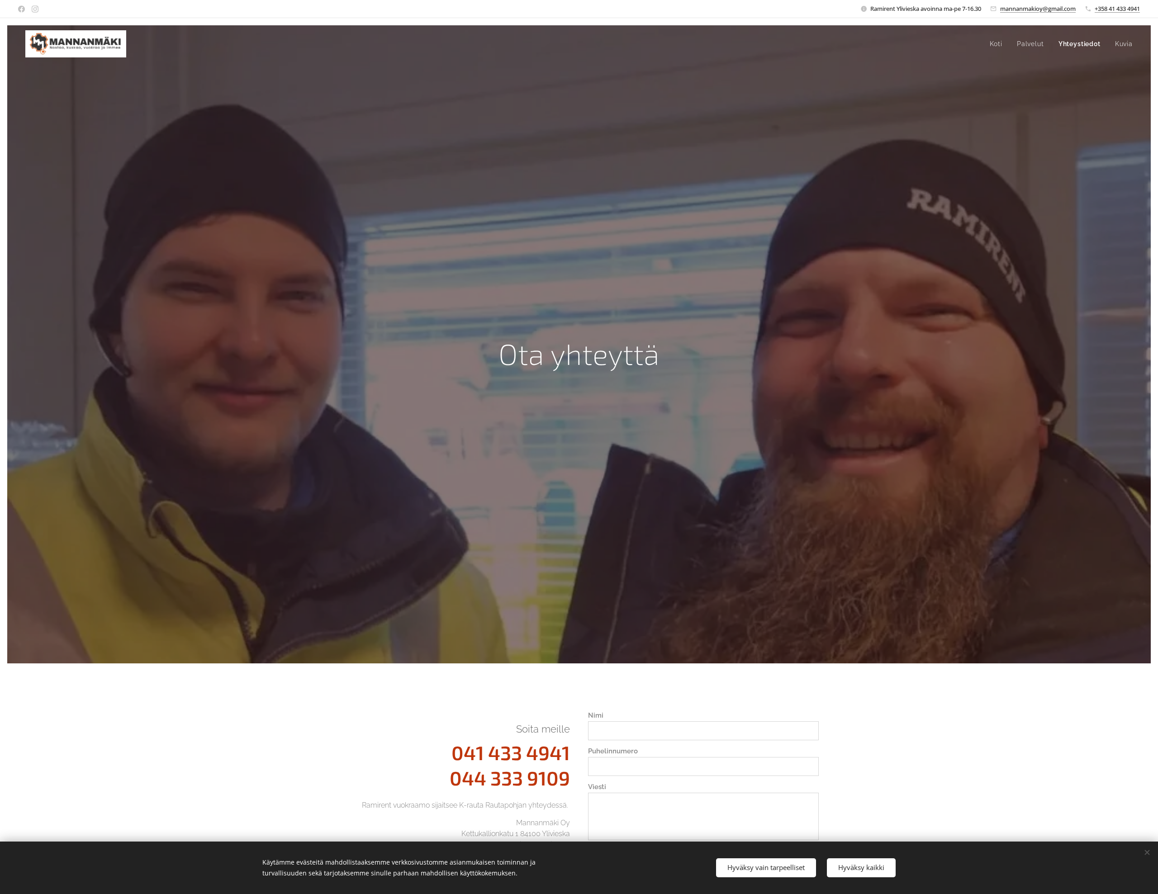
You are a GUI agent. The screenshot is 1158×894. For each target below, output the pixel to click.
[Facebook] (21, 9)
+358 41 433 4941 (1117, 9)
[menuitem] (998, 44)
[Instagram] (35, 9)
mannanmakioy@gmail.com (1038, 9)
